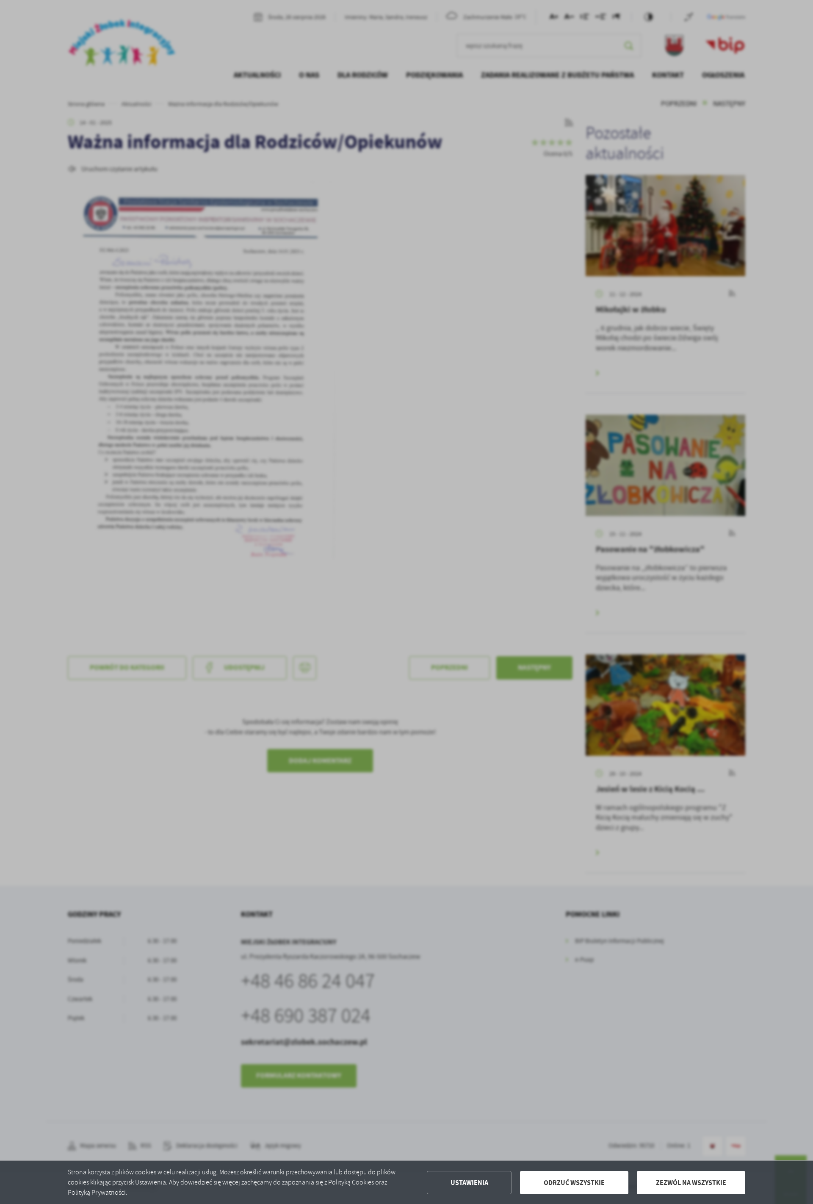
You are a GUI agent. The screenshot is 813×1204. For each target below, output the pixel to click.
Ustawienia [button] (469, 1182)
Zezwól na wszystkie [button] (691, 1182)
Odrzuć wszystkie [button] (574, 1182)
